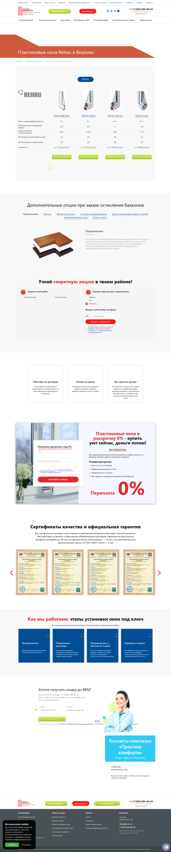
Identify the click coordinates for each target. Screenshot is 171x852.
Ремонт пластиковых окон (61, 824)
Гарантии (129, 2)
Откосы (47, 213)
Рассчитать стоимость (61, 157)
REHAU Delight (88, 115)
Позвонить (93, 304)
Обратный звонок (141, 14)
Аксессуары (65, 20)
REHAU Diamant (115, 115)
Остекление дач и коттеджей (123, 20)
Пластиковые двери (100, 20)
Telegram (92, 297)
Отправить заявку (58, 479)
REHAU (85, 79)
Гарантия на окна (58, 821)
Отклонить (26, 845)
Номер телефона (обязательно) (49, 461)
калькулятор (160, 824)
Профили (62, 2)
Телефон (42, 706)
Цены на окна (50, 2)
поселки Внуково (30, 297)
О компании (36, 2)
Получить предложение (100, 322)
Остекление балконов (47, 20)
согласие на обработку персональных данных (100, 328)
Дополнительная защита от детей (130, 213)
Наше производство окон (26, 817)
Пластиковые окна (26, 20)
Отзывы (139, 2)
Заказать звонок (141, 806)
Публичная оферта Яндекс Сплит (97, 828)
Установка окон (57, 835)
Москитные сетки (66, 213)
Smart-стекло (100, 217)
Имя (39, 452)
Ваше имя (69, 706)
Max (90, 300)
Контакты (149, 2)
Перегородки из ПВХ (81, 20)
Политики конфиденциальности (100, 331)
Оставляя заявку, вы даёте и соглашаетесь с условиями (100, 329)
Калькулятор (86, 11)
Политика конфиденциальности (139, 849)
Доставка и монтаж (58, 817)
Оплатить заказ (107, 804)
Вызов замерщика (58, 11)
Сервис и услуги (146, 20)
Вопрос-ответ (23, 2)
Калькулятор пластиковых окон (62, 828)
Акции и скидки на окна (93, 824)
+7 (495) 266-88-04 (142, 9)
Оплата (88, 817)
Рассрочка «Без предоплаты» (80, 2)
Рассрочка (89, 821)
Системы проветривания (93, 213)
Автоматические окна (75, 217)
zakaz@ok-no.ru (125, 824)
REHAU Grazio (141, 115)
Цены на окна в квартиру (60, 832)
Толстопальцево (60, 297)
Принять (12, 845)
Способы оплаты (116, 2)
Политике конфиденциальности (17, 840)
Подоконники (30, 213)
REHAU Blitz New (61, 115)
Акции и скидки (100, 2)
